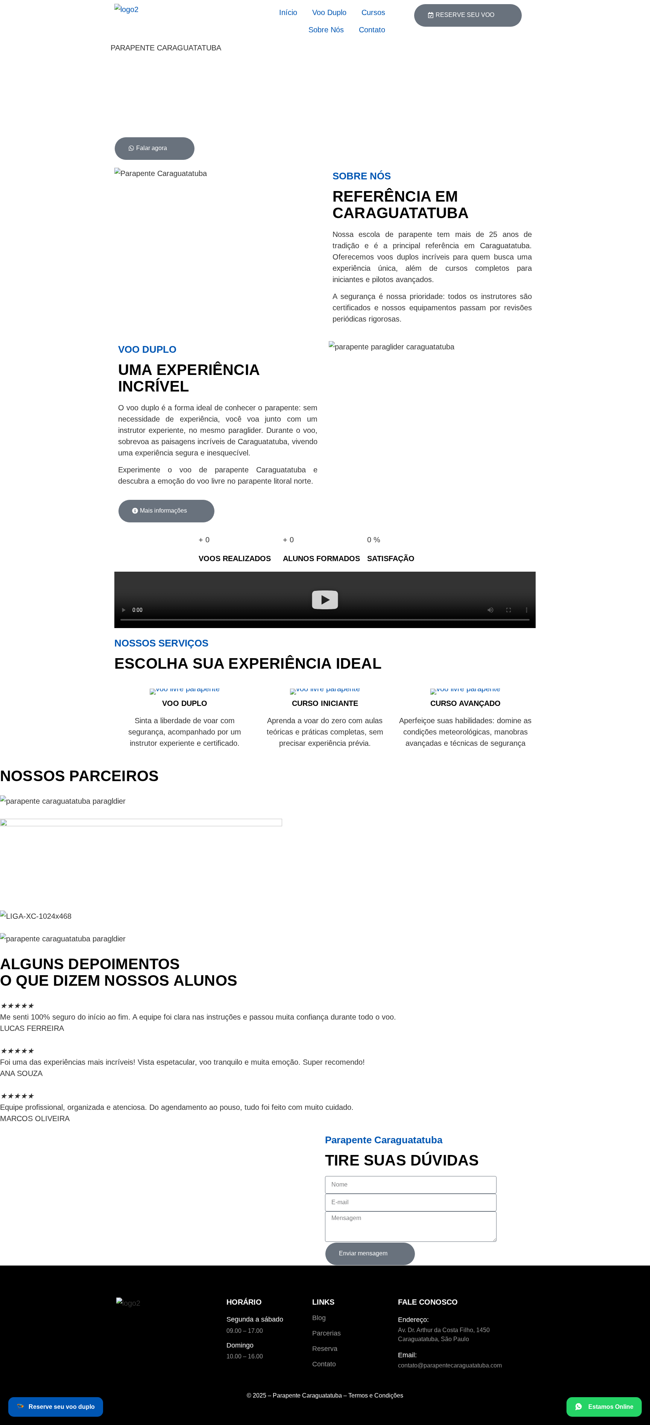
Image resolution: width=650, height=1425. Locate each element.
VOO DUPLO (184, 703)
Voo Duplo (329, 12)
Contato (372, 30)
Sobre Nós (326, 30)
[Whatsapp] (170, 1325)
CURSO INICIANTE (325, 703)
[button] (325, 601)
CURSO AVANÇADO (465, 703)
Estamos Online (609, 1407)
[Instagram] (127, 1325)
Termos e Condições (375, 1395)
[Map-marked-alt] (149, 1325)
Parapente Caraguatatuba (307, 1395)
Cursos (373, 12)
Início (288, 12)
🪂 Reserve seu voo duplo (56, 1407)
